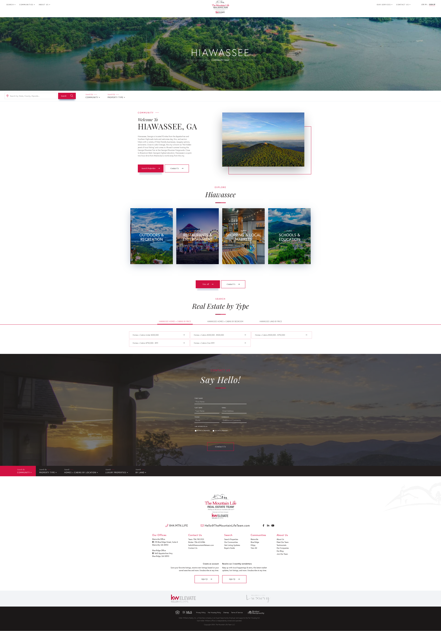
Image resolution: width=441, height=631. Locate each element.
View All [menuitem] (254, 548)
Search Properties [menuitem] (231, 539)
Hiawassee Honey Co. (242, 257)
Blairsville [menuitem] (254, 539)
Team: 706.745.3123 (196, 539)
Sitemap (226, 612)
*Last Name (198, 408)
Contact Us (174, 168)
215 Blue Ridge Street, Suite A (166, 542)
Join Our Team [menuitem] (282, 554)
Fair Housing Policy (214, 612)
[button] (67, 96)
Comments (225, 417)
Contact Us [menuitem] (402, 5)
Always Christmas (242, 264)
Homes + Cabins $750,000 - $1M (145, 343)
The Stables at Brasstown (150, 250)
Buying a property (203, 430)
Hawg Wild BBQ (196, 253)
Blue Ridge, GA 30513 (160, 556)
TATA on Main (242, 246)
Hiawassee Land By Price (271, 321)
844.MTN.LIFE (178, 525)
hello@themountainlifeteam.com (201, 545)
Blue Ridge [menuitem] (255, 542)
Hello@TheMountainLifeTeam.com (227, 525)
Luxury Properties (116, 472)
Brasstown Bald (151, 246)
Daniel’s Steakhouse (197, 257)
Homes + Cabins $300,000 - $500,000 (209, 335)
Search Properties (148, 168)
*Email (224, 408)
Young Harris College (288, 246)
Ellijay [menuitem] (253, 545)
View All (205, 284)
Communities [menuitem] (26, 5)
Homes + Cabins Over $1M (204, 343)
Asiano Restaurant (196, 260)
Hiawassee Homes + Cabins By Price (175, 321)
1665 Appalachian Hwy (163, 553)
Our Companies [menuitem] (283, 548)
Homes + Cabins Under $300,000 (146, 335)
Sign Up (432, 5)
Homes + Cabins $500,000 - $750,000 (270, 335)
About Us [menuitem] (44, 5)
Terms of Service (237, 612)
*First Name (198, 398)
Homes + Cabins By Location (80, 472)
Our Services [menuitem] (384, 5)
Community (92, 97)
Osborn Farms (242, 260)
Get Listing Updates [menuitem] (232, 545)
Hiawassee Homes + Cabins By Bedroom (225, 321)
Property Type (115, 97)
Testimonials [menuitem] (281, 545)
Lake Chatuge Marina (150, 253)
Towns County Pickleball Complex (151, 260)
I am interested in (200, 426)
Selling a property (221, 430)
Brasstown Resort (197, 246)
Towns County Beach (150, 264)
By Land (140, 472)
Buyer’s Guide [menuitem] (229, 548)
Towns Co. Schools (288, 250)
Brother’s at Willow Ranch (196, 264)
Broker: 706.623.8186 (196, 542)
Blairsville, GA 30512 (160, 545)
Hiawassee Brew (196, 250)
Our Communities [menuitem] (231, 542)
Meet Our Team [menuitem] (282, 542)
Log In (424, 5)
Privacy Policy (201, 612)
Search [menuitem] (10, 5)
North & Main (242, 250)
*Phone (197, 417)
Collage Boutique (242, 253)
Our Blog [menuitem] (280, 551)
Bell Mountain (150, 257)
